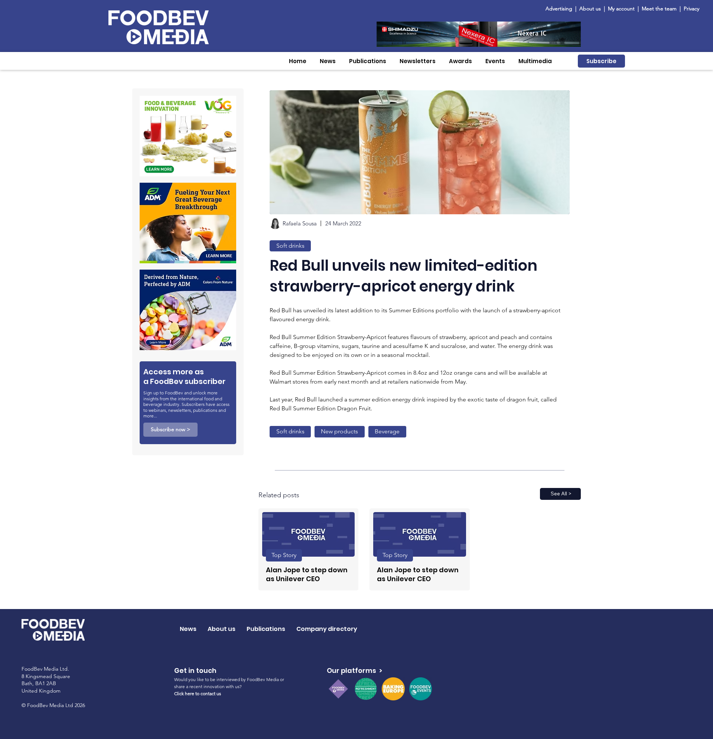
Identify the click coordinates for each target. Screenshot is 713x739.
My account (621, 8)
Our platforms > (354, 670)
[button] (327, 61)
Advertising (560, 8)
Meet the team (660, 8)
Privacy (691, 8)
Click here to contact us (197, 693)
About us (590, 8)
